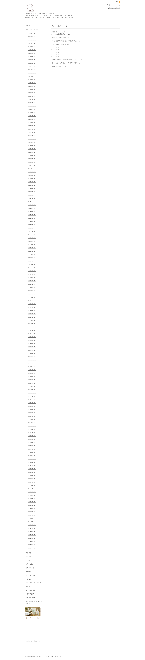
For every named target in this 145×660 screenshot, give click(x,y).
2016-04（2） (32, 383)
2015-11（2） (32, 396)
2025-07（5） (32, 76)
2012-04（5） (32, 511)
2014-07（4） (32, 442)
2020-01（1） (32, 264)
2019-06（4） (32, 284)
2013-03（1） (32, 482)
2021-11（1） (32, 198)
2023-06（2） (32, 149)
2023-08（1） (32, 145)
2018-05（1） (32, 317)
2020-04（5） (32, 254)
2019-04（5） (32, 287)
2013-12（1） (32, 465)
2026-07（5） (32, 36)
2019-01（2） (32, 297)
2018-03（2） (32, 320)
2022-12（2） (32, 162)
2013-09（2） (32, 472)
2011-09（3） (32, 531)
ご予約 (28, 560)
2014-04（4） (32, 452)
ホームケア (29, 586)
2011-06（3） (32, 541)
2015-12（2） (32, 393)
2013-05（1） (32, 478)
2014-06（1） (32, 445)
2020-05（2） (32, 251)
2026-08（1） (32, 33)
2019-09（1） (32, 277)
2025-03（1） (32, 89)
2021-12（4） (32, 195)
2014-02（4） (32, 459)
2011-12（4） (32, 525)
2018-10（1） (32, 307)
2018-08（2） (32, 310)
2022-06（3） (32, 178)
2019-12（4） (32, 267)
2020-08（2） (32, 241)
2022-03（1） (32, 185)
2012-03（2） (32, 515)
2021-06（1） (32, 214)
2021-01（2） (32, 224)
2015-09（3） (32, 403)
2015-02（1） (32, 426)
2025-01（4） (32, 96)
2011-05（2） (32, 544)
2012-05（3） (32, 508)
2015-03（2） (32, 422)
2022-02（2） (32, 188)
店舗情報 (28, 571)
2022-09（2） (32, 168)
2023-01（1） (32, 158)
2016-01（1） (32, 389)
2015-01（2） (32, 429)
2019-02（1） (32, 294)
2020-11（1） (32, 231)
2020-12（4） (32, 228)
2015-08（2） (32, 406)
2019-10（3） (32, 274)
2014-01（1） (32, 462)
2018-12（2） (32, 300)
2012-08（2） (32, 498)
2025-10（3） (32, 66)
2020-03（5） (32, 257)
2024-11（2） (32, 102)
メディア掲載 (30, 594)
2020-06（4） (32, 247)
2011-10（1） (32, 528)
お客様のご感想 (30, 597)
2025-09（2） (32, 69)
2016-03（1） (32, 386)
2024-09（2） (32, 109)
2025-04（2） (32, 86)
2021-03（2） (32, 221)
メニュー (28, 556)
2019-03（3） (32, 290)
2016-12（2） (32, 356)
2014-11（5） (32, 432)
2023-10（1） (32, 139)
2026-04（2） (32, 46)
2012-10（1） (32, 492)
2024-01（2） (32, 129)
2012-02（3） (32, 518)
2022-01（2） (32, 191)
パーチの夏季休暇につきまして (62, 34)
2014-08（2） (32, 439)
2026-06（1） (32, 40)
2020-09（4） (32, 238)
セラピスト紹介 (30, 575)
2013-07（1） (32, 475)
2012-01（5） (32, 521)
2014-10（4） (32, 436)
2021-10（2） (32, 201)
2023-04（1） (32, 152)
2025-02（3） (32, 92)
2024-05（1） (32, 122)
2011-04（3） (32, 548)
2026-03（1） (32, 50)
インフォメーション (32, 29)
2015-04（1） (32, 419)
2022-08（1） (32, 172)
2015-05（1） (32, 416)
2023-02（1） (32, 155)
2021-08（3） (32, 208)
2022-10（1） (32, 165)
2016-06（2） (32, 376)
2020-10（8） (32, 234)
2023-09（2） (32, 142)
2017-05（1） (32, 346)
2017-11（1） (32, 330)
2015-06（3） (32, 412)
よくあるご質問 (30, 590)
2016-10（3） (32, 363)
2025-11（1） (32, 63)
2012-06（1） (32, 505)
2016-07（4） (32, 373)
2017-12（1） (32, 327)
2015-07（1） (32, 409)
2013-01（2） (32, 485)
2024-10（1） (32, 106)
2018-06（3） (32, 313)
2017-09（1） (32, 337)
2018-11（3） (32, 304)
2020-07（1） (32, 244)
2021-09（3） (32, 205)
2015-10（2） (32, 399)
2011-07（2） (32, 538)
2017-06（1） (32, 343)
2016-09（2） (32, 366)
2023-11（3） (32, 135)
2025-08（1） (32, 73)
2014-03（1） (32, 455)
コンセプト (29, 579)
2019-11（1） (32, 271)
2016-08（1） (32, 370)
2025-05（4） (32, 83)
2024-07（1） (32, 116)
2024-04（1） (32, 125)
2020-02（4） (32, 261)
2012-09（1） (32, 495)
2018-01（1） (32, 323)
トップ (28, 25)
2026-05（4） (32, 43)
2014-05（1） (32, 449)
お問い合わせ (30, 568)
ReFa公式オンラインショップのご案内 (36, 602)
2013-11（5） (32, 469)
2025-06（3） (32, 79)
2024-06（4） (32, 119)
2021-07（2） (32, 211)
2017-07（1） (32, 340)
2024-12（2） (32, 99)
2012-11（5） (32, 488)
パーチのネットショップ (33, 582)
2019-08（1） (32, 280)
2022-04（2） (32, 182)
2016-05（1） (32, 379)
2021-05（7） (32, 218)
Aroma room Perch (38, 656)
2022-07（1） (32, 175)
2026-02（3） (32, 53)
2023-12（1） (32, 132)
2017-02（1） (32, 353)
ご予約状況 (29, 564)
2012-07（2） (32, 502)
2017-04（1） (32, 350)
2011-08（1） (32, 534)
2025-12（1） (32, 59)
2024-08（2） (32, 112)
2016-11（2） (32, 360)
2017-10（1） (32, 333)
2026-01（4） (32, 56)
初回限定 (28, 553)
